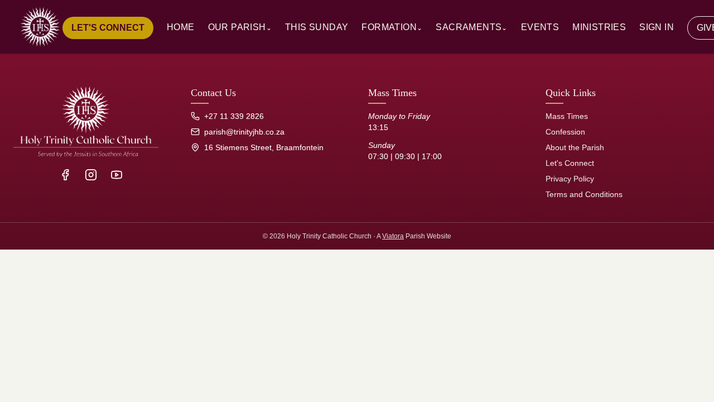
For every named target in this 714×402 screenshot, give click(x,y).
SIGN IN (656, 27)
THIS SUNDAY (316, 27)
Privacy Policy (570, 178)
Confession (565, 131)
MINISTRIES (599, 27)
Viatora (393, 236)
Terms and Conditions (584, 194)
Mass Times (567, 116)
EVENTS (540, 27)
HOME (181, 27)
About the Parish (575, 147)
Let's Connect (570, 163)
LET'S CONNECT (107, 27)
